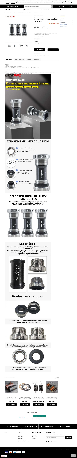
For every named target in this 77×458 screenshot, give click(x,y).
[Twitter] (49, 442)
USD (70, 448)
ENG (61, 448)
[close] (71, 2)
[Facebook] (47, 442)
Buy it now (53, 49)
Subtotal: (35, 46)
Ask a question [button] (39, 419)
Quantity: (36, 41)
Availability (36, 26)
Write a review (39, 416)
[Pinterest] (51, 442)
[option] (27, 10)
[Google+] (56, 442)
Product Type (36, 27)
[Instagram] (54, 442)
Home (6, 12)
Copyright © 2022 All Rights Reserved (11, 449)
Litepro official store (12, 6)
